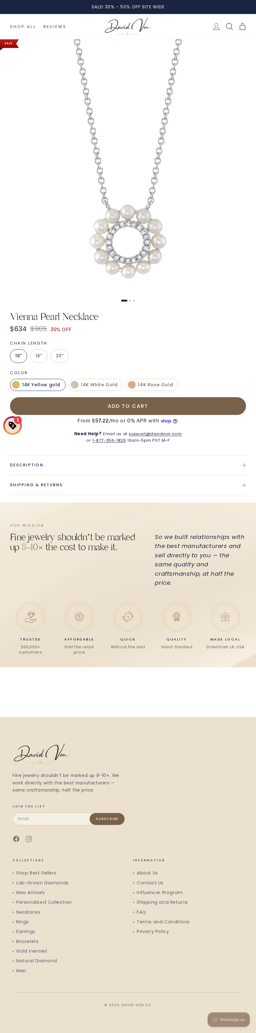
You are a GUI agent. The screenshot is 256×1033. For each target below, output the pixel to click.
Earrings (25, 931)
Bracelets (27, 941)
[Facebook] (16, 839)
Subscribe (107, 819)
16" (18, 356)
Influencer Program (160, 892)
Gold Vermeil (31, 951)
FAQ (141, 912)
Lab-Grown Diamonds (42, 883)
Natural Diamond (36, 961)
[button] (242, 26)
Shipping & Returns (36, 485)
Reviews (55, 26)
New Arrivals (30, 892)
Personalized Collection (44, 902)
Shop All (23, 26)
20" (60, 356)
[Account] (216, 26)
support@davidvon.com (155, 434)
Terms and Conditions (163, 922)
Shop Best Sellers (36, 873)
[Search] (229, 26)
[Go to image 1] (124, 301)
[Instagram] (28, 839)
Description (26, 465)
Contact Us (150, 883)
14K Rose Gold (155, 385)
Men (21, 971)
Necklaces (28, 912)
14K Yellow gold (41, 385)
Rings (22, 922)
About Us (147, 873)
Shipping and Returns (162, 902)
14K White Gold (99, 385)
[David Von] (128, 26)
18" (39, 356)
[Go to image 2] (130, 301)
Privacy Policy (153, 931)
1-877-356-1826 (109, 440)
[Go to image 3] (134, 301)
